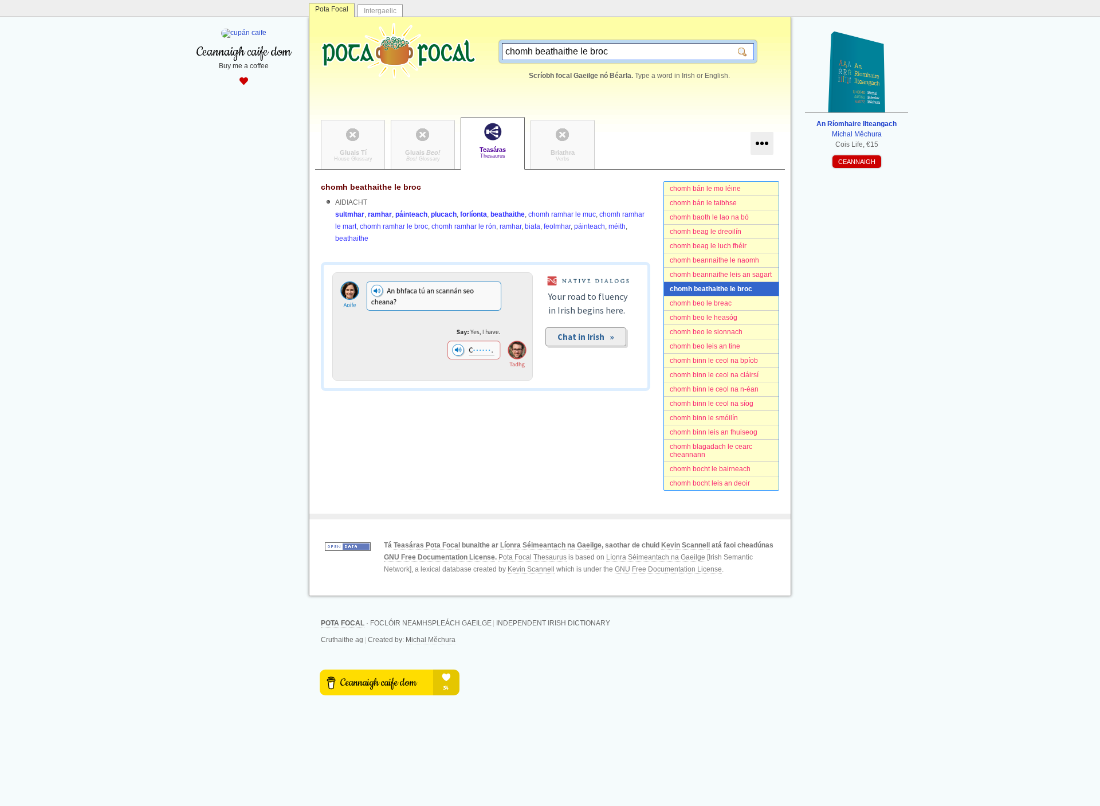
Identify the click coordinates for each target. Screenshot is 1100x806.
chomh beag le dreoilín (705, 232)
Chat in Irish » (585, 336)
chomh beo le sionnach (706, 332)
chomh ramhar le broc (394, 226)
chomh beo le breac (701, 303)
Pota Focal (331, 9)
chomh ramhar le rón (463, 226)
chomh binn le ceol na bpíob (714, 361)
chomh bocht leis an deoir (710, 483)
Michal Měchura (430, 640)
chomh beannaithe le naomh (714, 260)
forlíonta (473, 214)
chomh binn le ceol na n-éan (714, 389)
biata (532, 226)
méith (617, 226)
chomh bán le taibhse (703, 203)
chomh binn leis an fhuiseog (713, 432)
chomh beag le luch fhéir (708, 246)
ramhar (380, 214)
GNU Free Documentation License (439, 557)
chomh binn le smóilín (704, 418)
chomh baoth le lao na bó (709, 217)
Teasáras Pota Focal (427, 545)
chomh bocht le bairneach (710, 469)
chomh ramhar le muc (562, 214)
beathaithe (507, 214)
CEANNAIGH (856, 161)
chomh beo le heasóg (703, 318)
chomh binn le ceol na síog (711, 404)
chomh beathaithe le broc (711, 289)
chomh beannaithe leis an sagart (721, 275)
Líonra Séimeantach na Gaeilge (551, 545)
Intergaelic (380, 11)
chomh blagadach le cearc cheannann (711, 451)
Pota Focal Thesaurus (532, 557)
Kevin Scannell (685, 545)
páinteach (411, 214)
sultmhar (349, 214)
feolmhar (557, 226)
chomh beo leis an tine (705, 346)
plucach (444, 214)
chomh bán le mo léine (705, 189)
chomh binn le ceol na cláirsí (714, 375)
